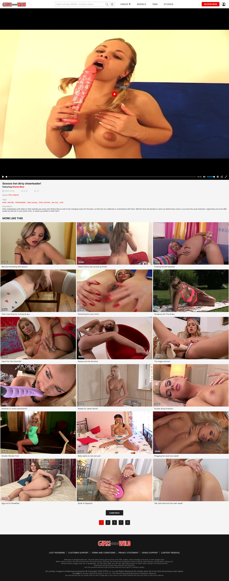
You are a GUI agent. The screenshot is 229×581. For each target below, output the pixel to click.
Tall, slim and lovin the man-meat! (168, 503)
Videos (124, 4)
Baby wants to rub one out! (89, 456)
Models (141, 4)
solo (61, 202)
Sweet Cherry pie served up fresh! (92, 267)
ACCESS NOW (210, 4)
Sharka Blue (18, 187)
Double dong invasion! (163, 408)
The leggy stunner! (162, 361)
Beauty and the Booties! (88, 361)
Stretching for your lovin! (88, 314)
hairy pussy (32, 202)
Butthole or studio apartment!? (14, 408)
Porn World (14, 195)
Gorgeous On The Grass (164, 314)
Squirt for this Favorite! (11, 361)
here (78, 573)
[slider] (101, 177)
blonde (11, 202)
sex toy (55, 202)
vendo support (150, 552)
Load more (114, 513)
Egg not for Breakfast (10, 503)
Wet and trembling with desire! (14, 267)
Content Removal (170, 552)
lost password (57, 552)
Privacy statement (128, 552)
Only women (44, 202)
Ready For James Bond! (88, 408)
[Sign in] (224, 4)
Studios (168, 4)
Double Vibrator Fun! (10, 456)
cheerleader (20, 202)
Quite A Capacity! (85, 503)
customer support (78, 552)
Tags (155, 4)
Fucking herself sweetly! (164, 267)
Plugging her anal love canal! (166, 456)
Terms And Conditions (103, 552)
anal (4, 202)
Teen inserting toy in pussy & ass (16, 314)
